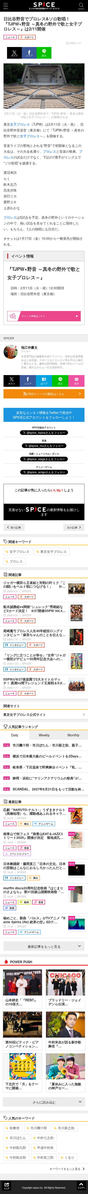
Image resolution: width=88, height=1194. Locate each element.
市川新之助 (66, 1127)
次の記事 (72, 527)
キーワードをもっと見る (65, 1169)
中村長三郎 (45, 1157)
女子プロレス (19, 551)
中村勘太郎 (18, 1157)
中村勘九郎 (18, 1147)
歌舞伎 (14, 1127)
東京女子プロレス (53, 551)
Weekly (44, 735)
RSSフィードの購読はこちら (46, 394)
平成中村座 (45, 1147)
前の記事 (15, 527)
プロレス (23, 124)
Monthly (73, 735)
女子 (13, 124)
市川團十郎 (39, 1127)
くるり (69, 1157)
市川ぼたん (18, 1137)
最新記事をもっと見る (44, 946)
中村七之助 (45, 1137)
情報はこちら (38, 316)
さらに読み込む (44, 1102)
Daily (14, 735)
